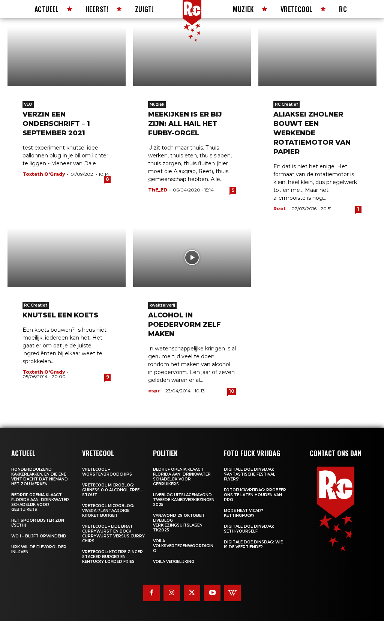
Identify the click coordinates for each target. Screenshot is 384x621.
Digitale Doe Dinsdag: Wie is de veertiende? (253, 544)
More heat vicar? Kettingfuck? (243, 513)
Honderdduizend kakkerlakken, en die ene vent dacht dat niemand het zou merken (39, 476)
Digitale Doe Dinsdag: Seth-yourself (249, 529)
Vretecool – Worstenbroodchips (107, 472)
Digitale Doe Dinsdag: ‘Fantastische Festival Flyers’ (249, 474)
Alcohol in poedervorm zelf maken (184, 324)
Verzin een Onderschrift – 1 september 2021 (56, 123)
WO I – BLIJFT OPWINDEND (38, 536)
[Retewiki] (232, 593)
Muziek (157, 104)
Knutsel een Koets (60, 315)
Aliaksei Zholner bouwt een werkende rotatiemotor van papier (312, 133)
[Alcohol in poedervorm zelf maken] (192, 257)
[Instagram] (172, 593)
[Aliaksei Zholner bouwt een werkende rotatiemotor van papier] (317, 56)
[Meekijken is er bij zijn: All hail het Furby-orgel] (192, 56)
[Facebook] (151, 593)
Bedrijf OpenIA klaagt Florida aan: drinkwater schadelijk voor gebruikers (40, 502)
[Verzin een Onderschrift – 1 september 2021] (67, 56)
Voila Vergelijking (173, 561)
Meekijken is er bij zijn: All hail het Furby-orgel (185, 123)
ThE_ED (157, 190)
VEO (28, 104)
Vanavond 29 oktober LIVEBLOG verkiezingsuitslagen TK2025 (178, 523)
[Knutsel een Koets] (67, 257)
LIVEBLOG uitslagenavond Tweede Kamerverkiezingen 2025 (183, 499)
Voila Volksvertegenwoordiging (183, 546)
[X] (192, 593)
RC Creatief (286, 104)
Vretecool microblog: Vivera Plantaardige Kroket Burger (108, 510)
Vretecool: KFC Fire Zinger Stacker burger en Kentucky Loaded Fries (112, 556)
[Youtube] (212, 593)
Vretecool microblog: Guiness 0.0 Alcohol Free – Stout (112, 490)
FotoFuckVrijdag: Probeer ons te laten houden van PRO (255, 495)
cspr (154, 391)
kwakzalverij (162, 305)
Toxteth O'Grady (43, 174)
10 (231, 391)
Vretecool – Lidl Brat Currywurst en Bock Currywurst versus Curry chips (113, 533)
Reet (279, 208)
